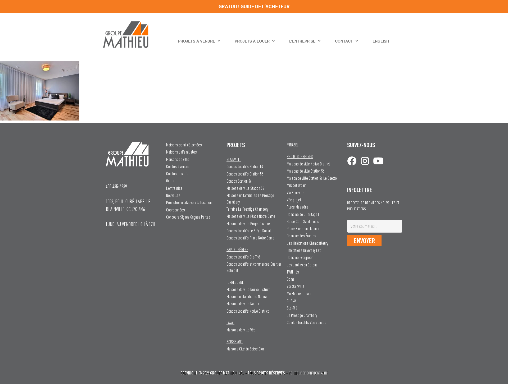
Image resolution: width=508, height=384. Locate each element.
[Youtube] (378, 160)
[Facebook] (351, 160)
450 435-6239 (116, 186)
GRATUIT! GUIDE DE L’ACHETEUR (254, 6)
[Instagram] (365, 160)
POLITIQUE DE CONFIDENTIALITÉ (308, 373)
